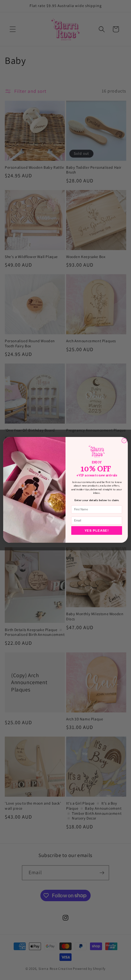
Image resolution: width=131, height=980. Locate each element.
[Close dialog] (124, 440)
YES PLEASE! (97, 530)
